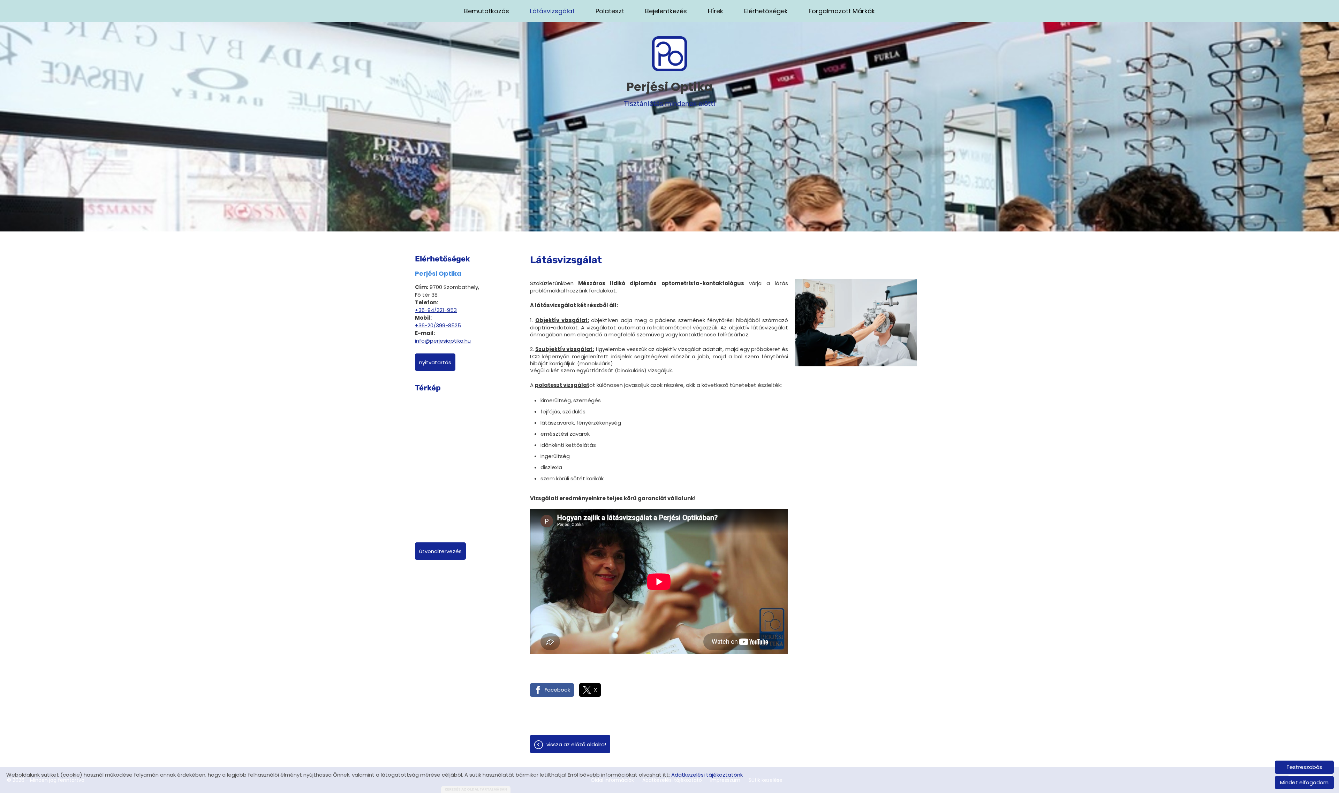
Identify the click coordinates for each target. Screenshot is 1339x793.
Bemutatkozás (486, 11)
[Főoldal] (669, 53)
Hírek (715, 11)
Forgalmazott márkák (842, 11)
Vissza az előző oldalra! (576, 744)
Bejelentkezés (666, 11)
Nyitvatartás (435, 362)
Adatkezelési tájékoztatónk (707, 774)
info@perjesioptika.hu (443, 340)
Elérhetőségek (766, 11)
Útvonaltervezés (440, 551)
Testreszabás (1304, 767)
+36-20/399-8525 (438, 325)
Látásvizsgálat (552, 11)
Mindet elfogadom (1304, 782)
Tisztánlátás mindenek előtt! (669, 93)
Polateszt (610, 11)
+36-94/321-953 (436, 310)
